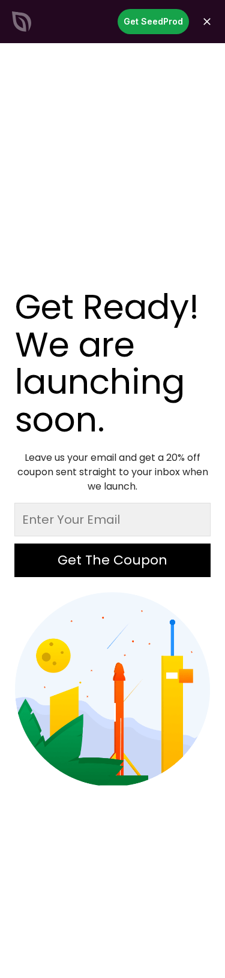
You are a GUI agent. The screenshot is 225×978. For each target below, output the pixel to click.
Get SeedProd (153, 21)
